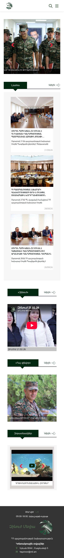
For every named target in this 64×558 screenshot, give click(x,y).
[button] (51, 45)
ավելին (52, 85)
